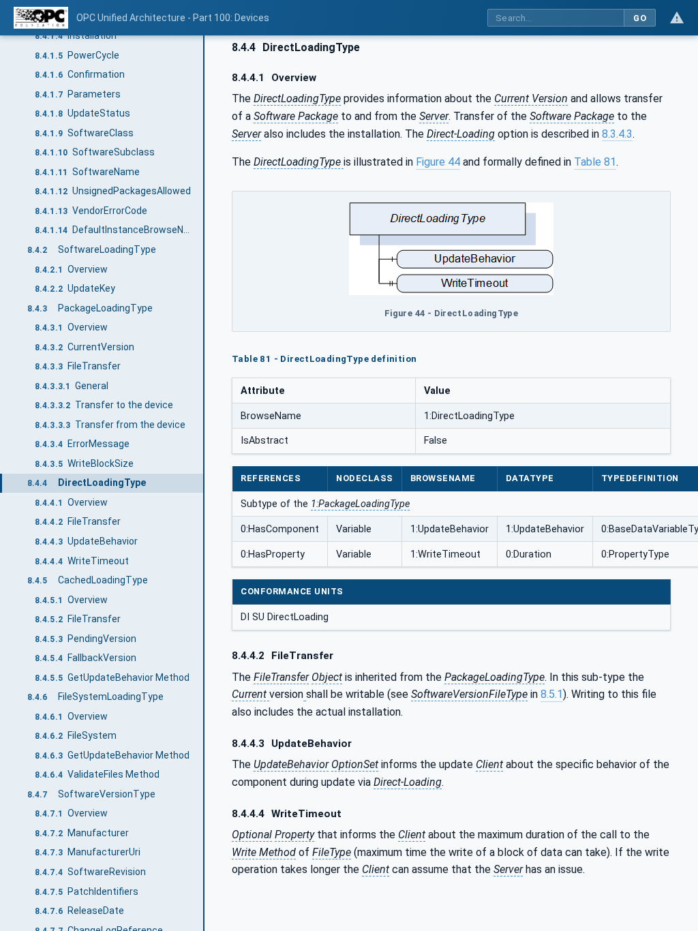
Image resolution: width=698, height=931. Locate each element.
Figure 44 (438, 161)
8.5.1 (552, 694)
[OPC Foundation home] (41, 18)
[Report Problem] (676, 17)
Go (639, 18)
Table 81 (595, 161)
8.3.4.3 (617, 133)
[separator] (204, 483)
